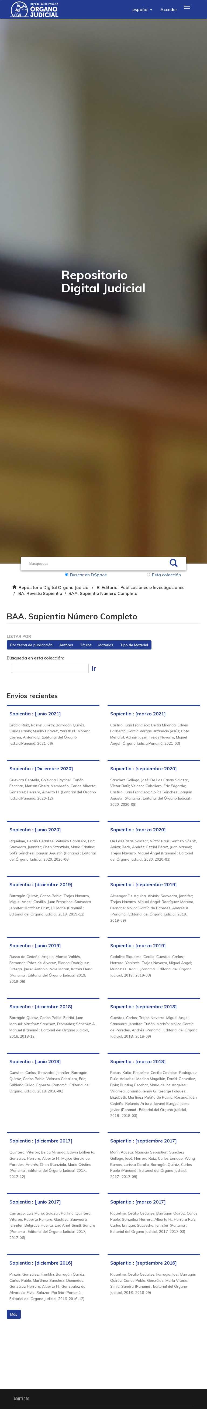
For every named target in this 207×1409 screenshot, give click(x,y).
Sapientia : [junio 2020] (35, 829)
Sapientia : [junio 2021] (35, 713)
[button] (142, 9)
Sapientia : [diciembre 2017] (41, 1141)
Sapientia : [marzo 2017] (138, 1202)
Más (13, 1314)
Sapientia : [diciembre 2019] (41, 884)
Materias (105, 645)
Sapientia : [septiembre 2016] (143, 1263)
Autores (66, 645)
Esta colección (166, 574)
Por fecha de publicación (31, 645)
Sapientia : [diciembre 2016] (41, 1263)
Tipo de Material (134, 645)
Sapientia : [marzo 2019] (138, 945)
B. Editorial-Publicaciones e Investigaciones (140, 587)
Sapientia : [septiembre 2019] (143, 884)
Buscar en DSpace (88, 574)
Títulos (86, 645)
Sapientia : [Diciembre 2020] (41, 768)
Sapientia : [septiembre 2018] (143, 1006)
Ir (94, 668)
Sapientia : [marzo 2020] (138, 829)
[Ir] (173, 563)
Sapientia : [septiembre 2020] (143, 768)
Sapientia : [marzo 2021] (138, 713)
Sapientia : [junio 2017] (35, 1202)
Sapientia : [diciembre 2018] (41, 1006)
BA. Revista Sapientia (40, 593)
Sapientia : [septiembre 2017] (143, 1141)
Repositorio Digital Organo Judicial (54, 587)
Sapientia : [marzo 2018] (138, 1061)
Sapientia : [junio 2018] (35, 1061)
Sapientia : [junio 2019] (35, 945)
